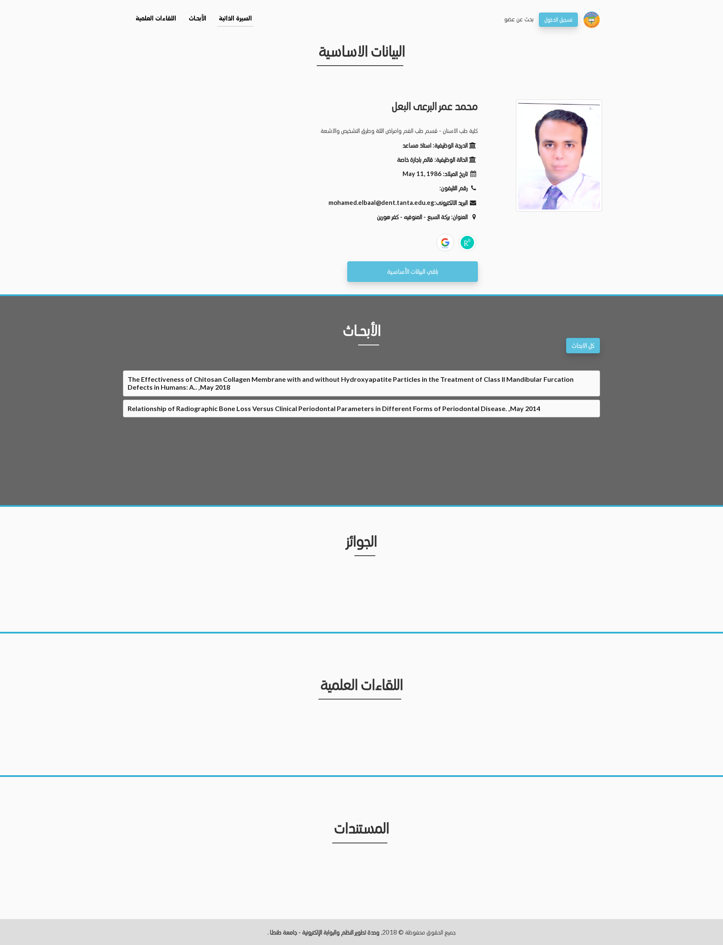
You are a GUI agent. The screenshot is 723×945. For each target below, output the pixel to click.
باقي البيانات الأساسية (412, 271)
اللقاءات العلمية (156, 18)
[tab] (361, 383)
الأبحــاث (197, 18)
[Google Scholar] (445, 242)
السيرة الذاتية (235, 18)
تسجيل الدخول (558, 19)
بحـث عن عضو (518, 19)
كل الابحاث (583, 345)
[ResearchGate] (467, 242)
